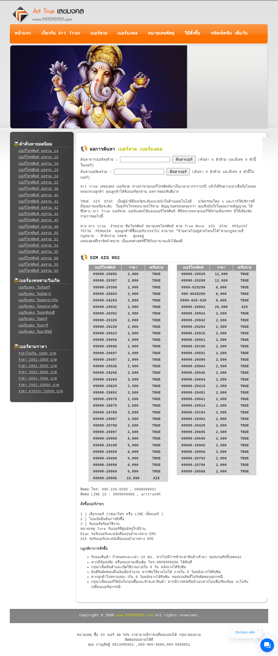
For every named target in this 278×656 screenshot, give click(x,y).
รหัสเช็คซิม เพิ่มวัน (229, 33)
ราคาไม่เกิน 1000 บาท (37, 354)
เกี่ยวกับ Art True (60, 33)
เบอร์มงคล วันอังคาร (34, 294)
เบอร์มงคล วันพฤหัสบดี (36, 313)
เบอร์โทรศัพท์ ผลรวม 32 (38, 183)
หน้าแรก (23, 33)
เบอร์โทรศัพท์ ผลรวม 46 (38, 227)
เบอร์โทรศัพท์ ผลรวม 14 (38, 151)
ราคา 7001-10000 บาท (38, 385)
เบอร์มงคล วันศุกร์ (32, 319)
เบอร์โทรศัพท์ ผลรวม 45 (38, 220)
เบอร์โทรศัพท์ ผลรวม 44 (38, 214)
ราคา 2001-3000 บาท (37, 366)
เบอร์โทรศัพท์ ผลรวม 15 (38, 157)
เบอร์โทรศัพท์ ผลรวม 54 (38, 246)
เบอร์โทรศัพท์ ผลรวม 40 (38, 195)
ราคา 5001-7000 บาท (37, 379)
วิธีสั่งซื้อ (192, 33)
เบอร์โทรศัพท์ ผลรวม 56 (38, 258)
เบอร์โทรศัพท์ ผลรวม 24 (38, 176)
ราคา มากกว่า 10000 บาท (40, 391)
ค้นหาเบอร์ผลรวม (95, 172)
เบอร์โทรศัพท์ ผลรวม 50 (38, 233)
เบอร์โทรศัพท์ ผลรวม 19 (38, 164)
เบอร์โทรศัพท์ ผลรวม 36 (38, 189)
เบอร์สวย (98, 33)
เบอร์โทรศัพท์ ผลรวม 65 (38, 271)
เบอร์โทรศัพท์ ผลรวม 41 (38, 202)
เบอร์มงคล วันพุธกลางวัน (38, 300)
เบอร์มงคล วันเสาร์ (33, 326)
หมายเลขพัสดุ (161, 33)
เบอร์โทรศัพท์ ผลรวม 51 (38, 239)
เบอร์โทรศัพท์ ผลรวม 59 (38, 265)
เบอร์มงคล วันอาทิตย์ (35, 332)
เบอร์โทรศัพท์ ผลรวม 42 (38, 208)
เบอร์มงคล (128, 33)
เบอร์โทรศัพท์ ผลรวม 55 (38, 252)
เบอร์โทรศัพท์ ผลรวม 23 (38, 170)
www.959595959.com (134, 615)
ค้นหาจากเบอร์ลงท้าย (98, 160)
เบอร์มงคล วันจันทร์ (34, 287)
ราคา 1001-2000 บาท (37, 360)
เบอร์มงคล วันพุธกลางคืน (38, 306)
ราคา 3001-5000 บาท (37, 372)
